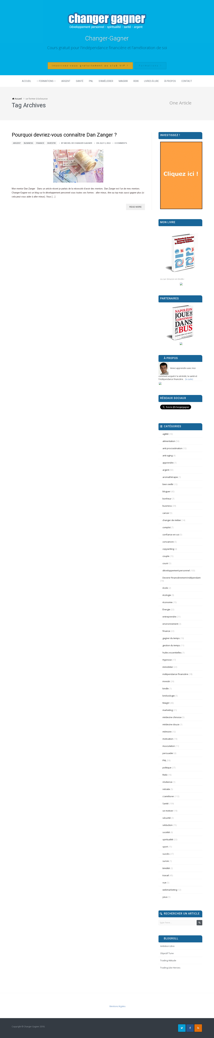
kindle (166, 688)
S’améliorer (106, 81)
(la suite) (189, 379)
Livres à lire (151, 81)
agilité (166, 433)
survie (166, 860)
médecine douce (171, 724)
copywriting (168, 548)
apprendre (168, 462)
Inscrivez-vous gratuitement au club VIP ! (90, 66)
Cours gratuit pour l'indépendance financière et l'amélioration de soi (107, 47)
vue (164, 882)
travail (166, 875)
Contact (186, 81)
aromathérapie (170, 477)
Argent (65, 81)
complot (167, 527)
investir (51, 143)
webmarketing (170, 889)
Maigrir (123, 81)
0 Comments (121, 143)
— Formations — (46, 81)
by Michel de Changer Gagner (76, 143)
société (166, 832)
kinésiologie (169, 695)
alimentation (169, 441)
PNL (91, 81)
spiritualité (168, 839)
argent (17, 143)
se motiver (168, 810)
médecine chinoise (172, 717)
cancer (166, 512)
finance (40, 143)
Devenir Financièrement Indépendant (181, 577)
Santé (79, 81)
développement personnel (176, 570)
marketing (168, 710)
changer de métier (172, 520)
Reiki (136, 81)
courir (165, 563)
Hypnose (167, 659)
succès (166, 853)
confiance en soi (171, 534)
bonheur (167, 498)
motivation (168, 738)
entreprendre (169, 616)
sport (165, 846)
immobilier (168, 666)
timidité (166, 868)
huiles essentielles (172, 652)
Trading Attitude (168, 960)
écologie (167, 595)
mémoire (167, 731)
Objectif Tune (167, 953)
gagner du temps (171, 638)
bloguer (166, 491)
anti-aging (168, 455)
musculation (169, 745)
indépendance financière (175, 674)
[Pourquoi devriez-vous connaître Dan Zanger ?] (78, 166)
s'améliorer (168, 796)
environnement (170, 623)
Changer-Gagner (107, 38)
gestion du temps (171, 645)
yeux (165, 896)
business (28, 143)
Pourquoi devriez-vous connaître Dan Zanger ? (64, 135)
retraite (166, 789)
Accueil (26, 81)
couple (166, 556)
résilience (167, 781)
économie (168, 602)
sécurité (167, 817)
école (165, 587)
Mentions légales (117, 1006)
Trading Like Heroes (170, 967)
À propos (170, 81)
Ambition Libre (167, 946)
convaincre (168, 541)
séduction (168, 825)
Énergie (166, 609)
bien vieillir (168, 484)
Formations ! (150, 66)
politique (167, 767)
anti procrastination (172, 448)
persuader (168, 753)
